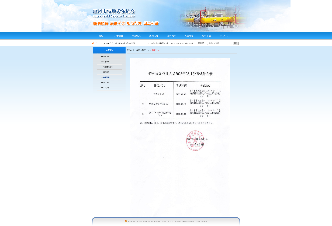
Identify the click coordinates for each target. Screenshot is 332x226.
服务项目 (106, 72)
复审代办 (171, 36)
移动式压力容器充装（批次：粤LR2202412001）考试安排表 (172, 43)
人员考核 (189, 36)
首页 (101, 36)
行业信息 (136, 36)
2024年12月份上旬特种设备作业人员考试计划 (119, 43)
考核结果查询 (108, 67)
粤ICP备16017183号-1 (159, 222)
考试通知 (106, 57)
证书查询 (106, 62)
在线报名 (106, 88)
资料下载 (206, 36)
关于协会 (118, 36)
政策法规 (153, 36)
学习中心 (224, 36)
